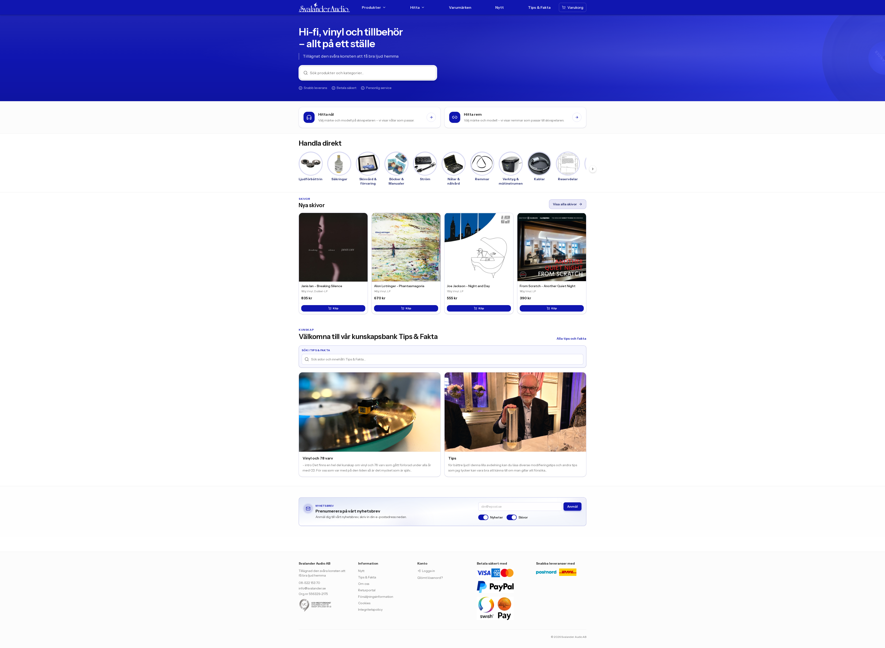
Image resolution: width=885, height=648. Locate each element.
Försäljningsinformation (375, 597)
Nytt (499, 7)
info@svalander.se (312, 588)
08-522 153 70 (309, 583)
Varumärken (460, 7)
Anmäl (572, 506)
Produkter (371, 7)
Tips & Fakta (539, 7)
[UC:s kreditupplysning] (324, 605)
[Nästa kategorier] (592, 169)
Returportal (366, 590)
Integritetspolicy (370, 609)
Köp (335, 308)
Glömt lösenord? (430, 578)
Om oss (363, 584)
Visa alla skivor (565, 204)
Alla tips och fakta (571, 338)
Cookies (364, 603)
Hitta (415, 7)
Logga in (428, 571)
